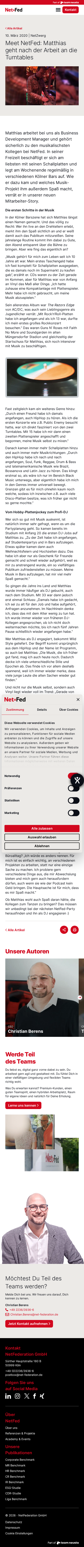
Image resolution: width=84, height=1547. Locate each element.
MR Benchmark (15, 1465)
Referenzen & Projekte (20, 1433)
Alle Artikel (14, 28)
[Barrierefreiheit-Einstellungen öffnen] (77, 780)
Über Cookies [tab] (68, 709)
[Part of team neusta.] (42, 2)
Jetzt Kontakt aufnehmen (28, 1324)
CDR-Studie (13, 1493)
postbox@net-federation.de (23, 1374)
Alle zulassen (41, 829)
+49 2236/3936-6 (21, 1309)
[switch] (74, 788)
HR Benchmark (15, 1471)
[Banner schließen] (78, 699)
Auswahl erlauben (42, 837)
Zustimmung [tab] (15, 709)
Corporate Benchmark (20, 1459)
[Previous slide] (4, 377)
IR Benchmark (14, 1482)
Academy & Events (17, 1439)
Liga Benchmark (16, 1499)
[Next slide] (80, 377)
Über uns (11, 1428)
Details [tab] (42, 709)
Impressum (12, 1527)
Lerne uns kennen (22, 1105)
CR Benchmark (15, 1476)
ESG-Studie (13, 1487)
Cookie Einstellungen (19, 1533)
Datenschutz (13, 1522)
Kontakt (70, 10)
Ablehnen (42, 846)
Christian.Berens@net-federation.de (34, 1314)
